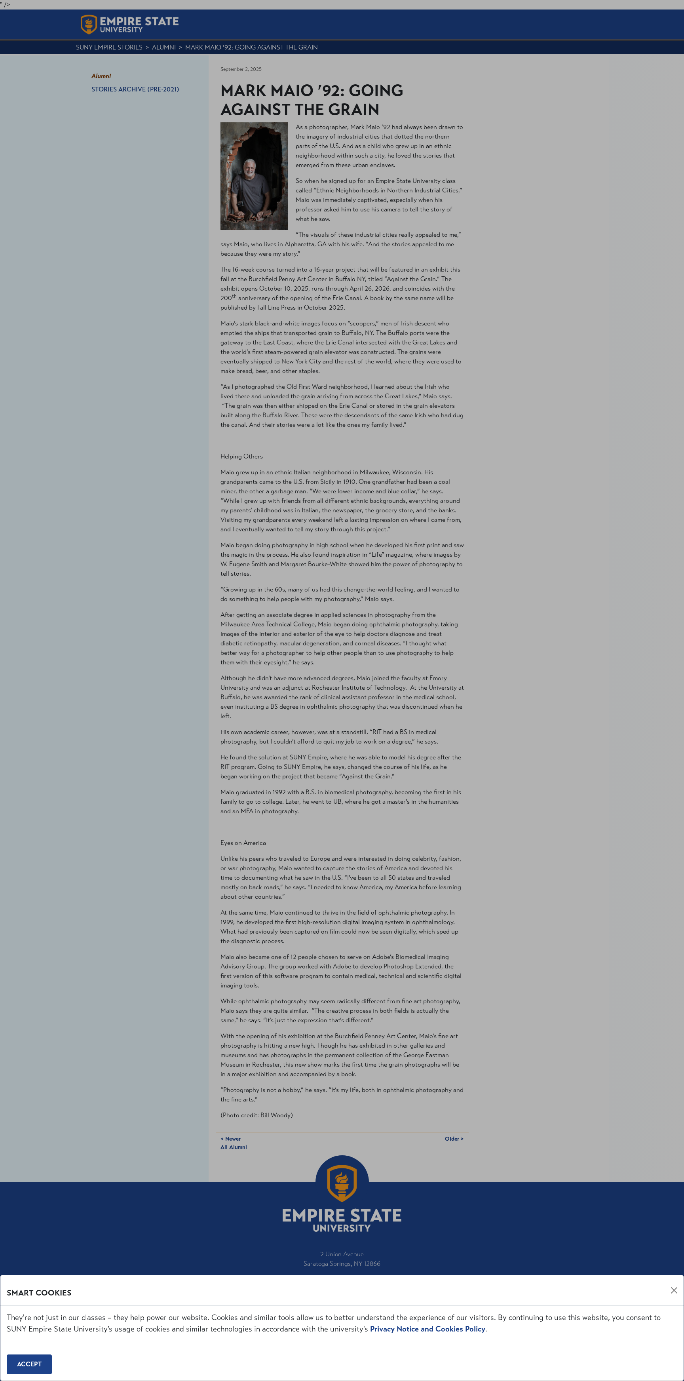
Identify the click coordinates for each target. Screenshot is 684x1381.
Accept (29, 1364)
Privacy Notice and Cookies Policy (427, 1328)
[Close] (674, 1290)
